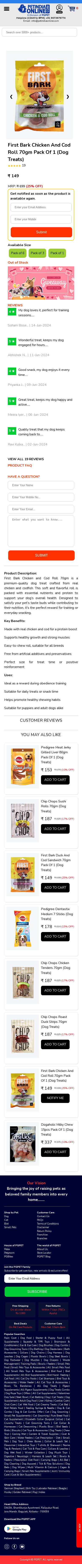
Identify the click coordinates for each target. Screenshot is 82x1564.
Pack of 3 (37, 253)
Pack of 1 (57, 253)
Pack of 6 (17, 253)
